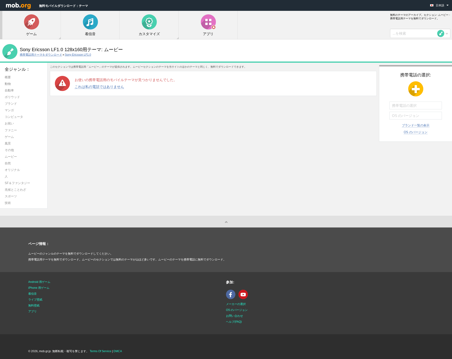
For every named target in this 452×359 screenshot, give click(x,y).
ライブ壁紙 (35, 299)
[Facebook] (232, 298)
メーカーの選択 (236, 304)
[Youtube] (244, 298)
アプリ (32, 311)
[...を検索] (442, 33)
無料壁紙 (34, 305)
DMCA (117, 351)
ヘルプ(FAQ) (234, 321)
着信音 (32, 293)
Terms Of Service (100, 351)
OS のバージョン (416, 132)
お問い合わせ (234, 316)
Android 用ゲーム (39, 282)
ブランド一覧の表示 (415, 125)
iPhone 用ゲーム (38, 287)
